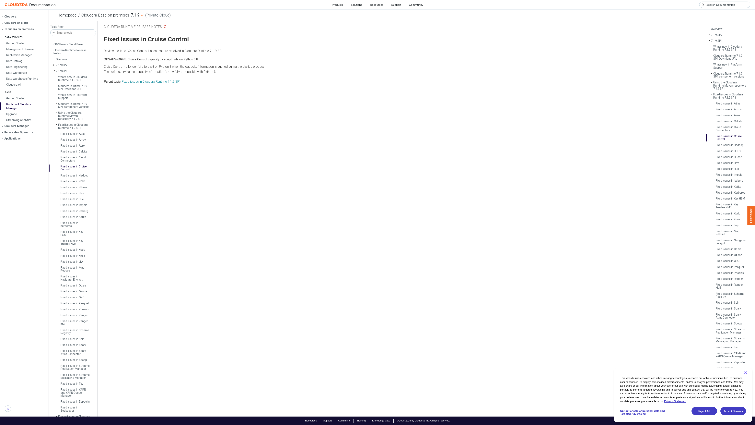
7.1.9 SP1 (61, 71)
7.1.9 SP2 (61, 65)
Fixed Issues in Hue (72, 199)
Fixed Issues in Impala (74, 205)
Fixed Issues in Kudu (73, 249)
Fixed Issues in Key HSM (72, 233)
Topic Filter (57, 26)
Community (416, 4)
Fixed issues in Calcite (74, 151)
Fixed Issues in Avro (73, 145)
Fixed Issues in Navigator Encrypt (72, 278)
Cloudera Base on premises (105, 15)
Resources (376, 4)
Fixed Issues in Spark (73, 344)
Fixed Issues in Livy (72, 261)
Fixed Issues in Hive (72, 193)
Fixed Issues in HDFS (73, 181)
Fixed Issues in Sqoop (74, 359)
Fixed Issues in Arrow (74, 139)
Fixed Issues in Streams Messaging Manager (75, 376)
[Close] (745, 372)
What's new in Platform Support (72, 96)
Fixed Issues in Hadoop (74, 175)
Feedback (751, 215)
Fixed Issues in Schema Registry (75, 332)
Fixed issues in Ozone (74, 291)
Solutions (356, 4)
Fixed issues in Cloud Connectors (73, 159)
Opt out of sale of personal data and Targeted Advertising (642, 412)
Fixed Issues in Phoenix (75, 309)
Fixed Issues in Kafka (73, 217)
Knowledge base (381, 420)
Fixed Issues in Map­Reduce (73, 269)
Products (337, 4)
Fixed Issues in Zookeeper (69, 409)
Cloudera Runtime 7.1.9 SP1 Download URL (72, 87)
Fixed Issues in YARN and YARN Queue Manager (73, 392)
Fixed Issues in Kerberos (69, 224)
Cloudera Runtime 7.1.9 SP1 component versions (73, 105)
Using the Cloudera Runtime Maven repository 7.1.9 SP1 (70, 115)
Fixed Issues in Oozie (73, 285)
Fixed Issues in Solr (72, 339)
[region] (683, 395)
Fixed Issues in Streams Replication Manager (75, 367)
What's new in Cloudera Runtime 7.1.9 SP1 (72, 78)
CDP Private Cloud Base (68, 44)
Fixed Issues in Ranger (74, 315)
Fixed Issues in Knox (73, 255)
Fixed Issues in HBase (74, 187)
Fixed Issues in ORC (72, 297)
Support (396, 4)
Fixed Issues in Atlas (73, 133)
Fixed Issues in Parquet (75, 303)
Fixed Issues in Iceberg (74, 211)
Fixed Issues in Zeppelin (75, 401)
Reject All (704, 411)
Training (361, 420)
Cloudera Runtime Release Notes (70, 52)
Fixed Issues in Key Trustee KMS (72, 242)
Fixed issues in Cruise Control (74, 168)
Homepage (67, 15)
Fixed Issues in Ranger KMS (74, 323)
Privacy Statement (675, 401)
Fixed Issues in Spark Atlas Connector (73, 352)
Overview (61, 59)
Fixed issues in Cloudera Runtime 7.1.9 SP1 (73, 126)
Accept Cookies (733, 411)
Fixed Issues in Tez (72, 383)
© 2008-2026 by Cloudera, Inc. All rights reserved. (423, 420)
